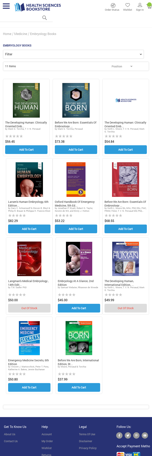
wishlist (47, 448)
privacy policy (88, 448)
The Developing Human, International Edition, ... (119, 282)
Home (7, 34)
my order (47, 441)
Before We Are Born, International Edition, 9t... (78, 361)
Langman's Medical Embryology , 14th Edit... (28, 282)
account (47, 434)
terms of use (87, 434)
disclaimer (85, 441)
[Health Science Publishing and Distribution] (37, 7)
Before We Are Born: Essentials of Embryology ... (75, 124)
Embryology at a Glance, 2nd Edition (76, 282)
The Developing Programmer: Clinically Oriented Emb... (26, 124)
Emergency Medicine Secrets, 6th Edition (28, 361)
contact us (11, 441)
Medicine (20, 34)
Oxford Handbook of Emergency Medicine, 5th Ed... (75, 203)
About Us (9, 434)
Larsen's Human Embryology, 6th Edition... (28, 203)
